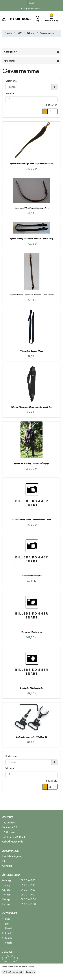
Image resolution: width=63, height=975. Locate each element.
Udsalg (8, 942)
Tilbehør (31, 33)
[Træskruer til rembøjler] (31, 552)
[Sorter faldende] (54, 87)
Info (4, 861)
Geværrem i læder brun (31, 632)
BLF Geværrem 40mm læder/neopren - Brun (31, 519)
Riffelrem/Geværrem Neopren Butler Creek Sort (31, 407)
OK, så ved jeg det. (13, 972)
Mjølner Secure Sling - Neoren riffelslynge (31, 463)
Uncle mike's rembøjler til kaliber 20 (31, 737)
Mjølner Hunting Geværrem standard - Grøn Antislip (31, 294)
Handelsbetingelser (12, 856)
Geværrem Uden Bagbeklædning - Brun (32, 208)
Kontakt (31, 3)
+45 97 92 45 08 (16, 837)
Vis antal (10, 93)
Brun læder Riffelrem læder (31, 688)
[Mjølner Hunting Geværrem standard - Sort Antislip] (31, 228)
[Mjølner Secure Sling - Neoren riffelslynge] (31, 439)
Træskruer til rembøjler (31, 575)
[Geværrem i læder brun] (31, 608)
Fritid (7, 919)
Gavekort (7, 866)
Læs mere (30, 972)
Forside (8, 33)
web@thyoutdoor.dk (12, 841)
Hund (7, 933)
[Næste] (55, 111)
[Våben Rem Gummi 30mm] (31, 327)
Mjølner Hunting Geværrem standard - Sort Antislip (31, 238)
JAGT (19, 33)
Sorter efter (11, 81)
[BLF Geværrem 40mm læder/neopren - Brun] (31, 496)
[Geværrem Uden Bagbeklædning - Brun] (31, 190)
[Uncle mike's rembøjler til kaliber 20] (31, 717)
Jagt (6, 923)
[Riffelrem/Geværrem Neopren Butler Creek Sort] (31, 383)
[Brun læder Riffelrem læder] (31, 664)
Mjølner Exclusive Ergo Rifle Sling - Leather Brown (31, 163)
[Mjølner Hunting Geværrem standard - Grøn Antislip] (31, 271)
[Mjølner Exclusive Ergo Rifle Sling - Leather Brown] (31, 140)
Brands (8, 938)
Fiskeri (8, 928)
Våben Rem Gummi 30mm (31, 351)
